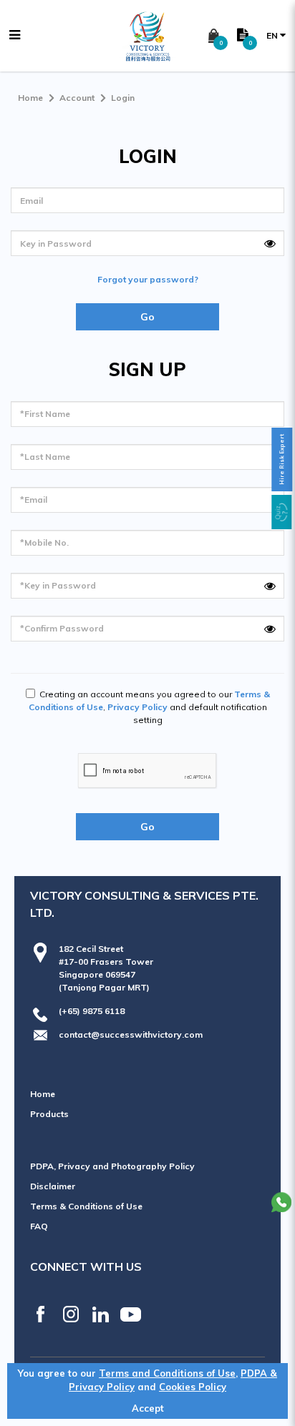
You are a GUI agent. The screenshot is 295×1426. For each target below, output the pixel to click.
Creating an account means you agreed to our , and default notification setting (149, 707)
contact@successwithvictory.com (131, 1034)
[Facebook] (40, 1314)
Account (77, 97)
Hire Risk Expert (281, 459)
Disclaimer (52, 1186)
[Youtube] (130, 1314)
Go (147, 316)
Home (30, 97)
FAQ (39, 1226)
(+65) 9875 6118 (92, 1010)
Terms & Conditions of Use (86, 1206)
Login (123, 97)
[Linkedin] (100, 1314)
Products (49, 1113)
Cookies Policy (192, 1386)
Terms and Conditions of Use (167, 1373)
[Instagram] (70, 1314)
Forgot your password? (147, 279)
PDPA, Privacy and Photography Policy (112, 1166)
